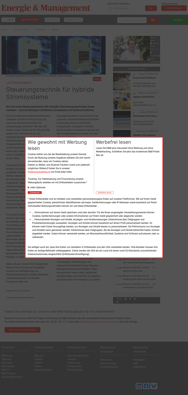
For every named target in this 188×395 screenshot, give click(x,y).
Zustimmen (35, 192)
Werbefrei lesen (105, 192)
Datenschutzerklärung (39, 171)
